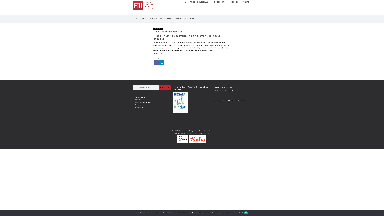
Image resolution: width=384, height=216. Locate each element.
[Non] (381, 213)
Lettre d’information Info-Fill (224, 91)
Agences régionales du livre (199, 2)
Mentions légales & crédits (143, 102)
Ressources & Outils (219, 2)
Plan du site (139, 107)
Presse (137, 100)
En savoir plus (158, 53)
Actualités (234, 2)
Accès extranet (140, 97)
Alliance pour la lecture (237, 101)
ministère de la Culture (193, 133)
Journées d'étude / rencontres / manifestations (168, 32)
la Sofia (207, 133)
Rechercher (164, 87)
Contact (137, 105)
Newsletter (246, 2)
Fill (185, 2)
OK (246, 213)
